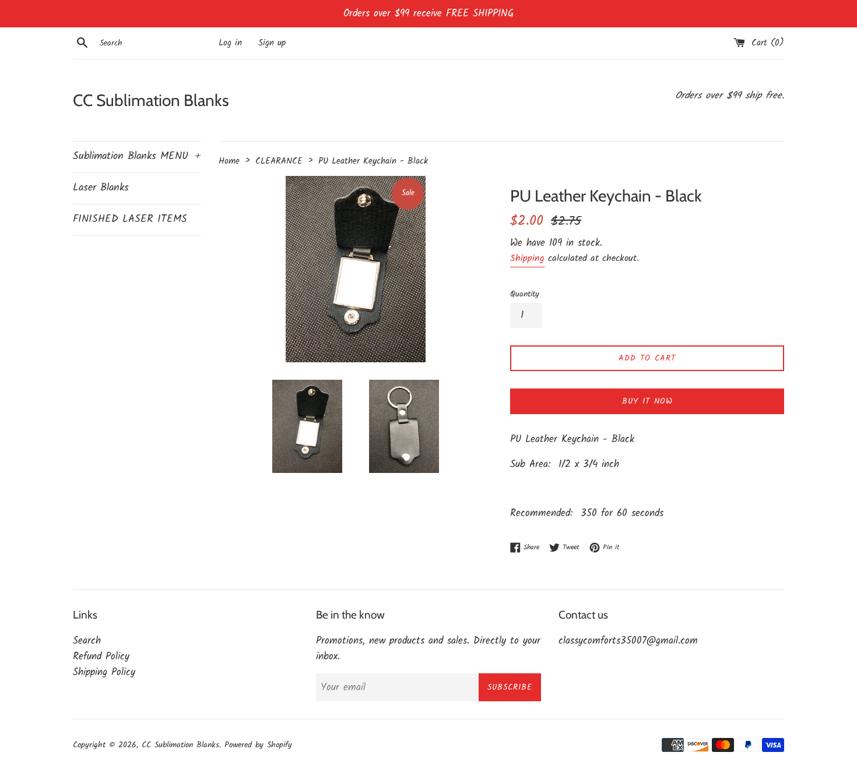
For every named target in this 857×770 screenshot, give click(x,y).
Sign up (272, 43)
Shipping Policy (104, 672)
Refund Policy (101, 657)
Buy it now (647, 401)
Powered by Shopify (258, 745)
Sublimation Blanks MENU (137, 156)
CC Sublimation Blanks (151, 100)
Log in (230, 43)
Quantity (524, 294)
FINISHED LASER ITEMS (130, 219)
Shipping (527, 258)
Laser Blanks (101, 187)
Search (87, 641)
